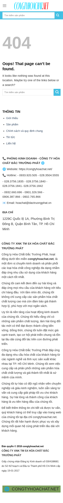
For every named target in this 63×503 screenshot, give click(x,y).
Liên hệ (11, 143)
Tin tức (10, 137)
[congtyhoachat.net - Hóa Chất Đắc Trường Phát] (31, 5)
